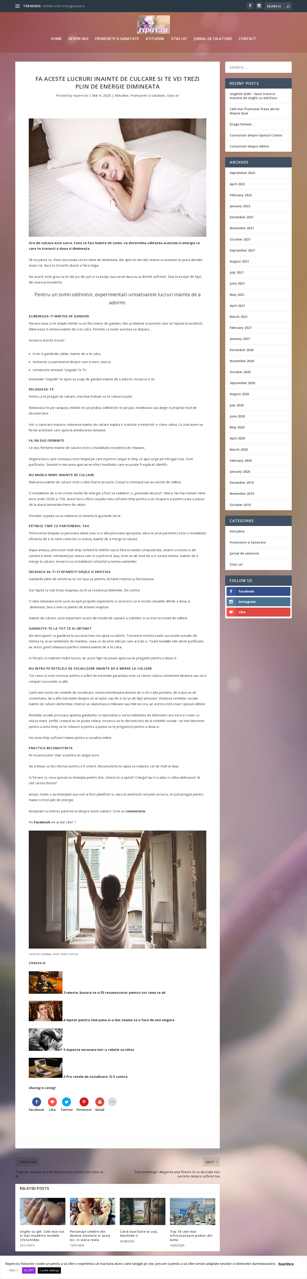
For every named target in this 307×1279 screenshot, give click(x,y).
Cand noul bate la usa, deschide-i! (139, 1233)
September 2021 (242, 250)
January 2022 (240, 206)
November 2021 (242, 228)
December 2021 (242, 217)
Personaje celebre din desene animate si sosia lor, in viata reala (90, 1235)
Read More (286, 1264)
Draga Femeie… (242, 124)
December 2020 (242, 350)
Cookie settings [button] (49, 1270)
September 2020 (242, 383)
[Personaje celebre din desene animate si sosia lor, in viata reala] (93, 1211)
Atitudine (155, 39)
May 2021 (237, 294)
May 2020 (237, 427)
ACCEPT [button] (29, 1270)
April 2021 (237, 305)
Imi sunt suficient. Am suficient (65, 6)
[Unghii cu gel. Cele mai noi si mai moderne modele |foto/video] (42, 1211)
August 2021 (239, 261)
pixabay (46, 954)
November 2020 (242, 361)
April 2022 (237, 184)
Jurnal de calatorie (213, 39)
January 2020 (240, 471)
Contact (247, 39)
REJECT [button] (13, 1270)
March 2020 (239, 449)
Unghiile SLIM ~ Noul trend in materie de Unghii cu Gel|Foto (253, 96)
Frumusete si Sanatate (117, 39)
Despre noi (78, 39)
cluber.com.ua (69, 954)
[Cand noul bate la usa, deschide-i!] (142, 1211)
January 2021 (240, 338)
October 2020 (240, 372)
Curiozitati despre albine (249, 146)
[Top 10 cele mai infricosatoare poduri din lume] (193, 1211)
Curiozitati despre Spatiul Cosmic (256, 135)
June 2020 (237, 416)
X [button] (303, 1260)
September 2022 (242, 173)
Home (56, 39)
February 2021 (241, 327)
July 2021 (237, 272)
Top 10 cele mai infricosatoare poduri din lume (191, 1235)
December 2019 (242, 482)
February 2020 (241, 460)
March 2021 (239, 316)
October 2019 (240, 505)
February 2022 (241, 195)
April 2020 (237, 438)
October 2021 (240, 239)
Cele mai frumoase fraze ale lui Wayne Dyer (254, 111)
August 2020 (239, 394)
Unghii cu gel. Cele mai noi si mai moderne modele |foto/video (42, 1235)
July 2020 (237, 405)
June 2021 (237, 283)
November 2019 (242, 493)
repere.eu (80, 95)
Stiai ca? (179, 39)
